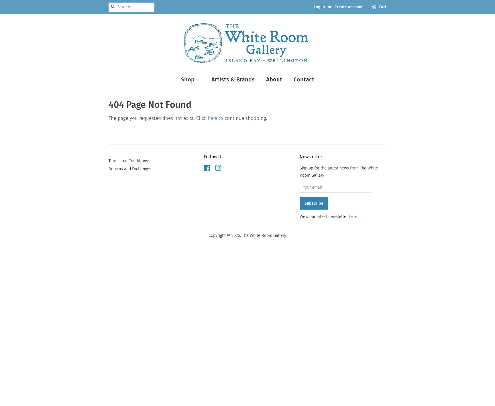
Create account (349, 7)
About (274, 79)
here (212, 118)
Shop (188, 79)
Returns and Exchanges (130, 168)
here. (353, 216)
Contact (304, 79)
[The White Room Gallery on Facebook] (207, 169)
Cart (382, 7)
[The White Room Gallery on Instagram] (218, 169)
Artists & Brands (233, 79)
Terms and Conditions (128, 160)
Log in (319, 7)
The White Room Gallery (264, 235)
